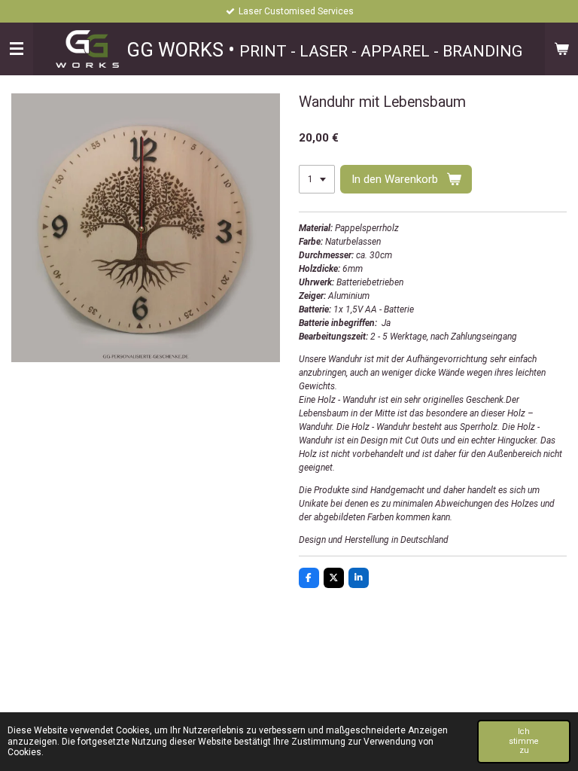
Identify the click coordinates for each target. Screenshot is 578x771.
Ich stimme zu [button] (524, 741)
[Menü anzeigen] (16, 49)
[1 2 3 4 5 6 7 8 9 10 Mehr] (317, 179)
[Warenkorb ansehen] (561, 49)
